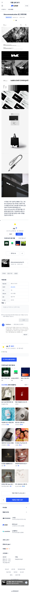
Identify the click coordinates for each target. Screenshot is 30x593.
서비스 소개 (5, 540)
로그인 (26, 5)
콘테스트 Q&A (6, 544)
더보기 (25, 384)
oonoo (16, 404)
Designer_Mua (5, 404)
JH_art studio (18, 486)
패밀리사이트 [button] (6, 512)
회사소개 (7, 569)
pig (14, 228)
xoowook (4, 424)
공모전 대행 (17, 575)
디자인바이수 (4, 445)
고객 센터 (5, 553)
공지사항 (13, 569)
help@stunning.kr (19, 559)
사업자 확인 (8, 572)
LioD (3, 465)
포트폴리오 (4, 9)
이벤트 (5, 549)
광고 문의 (22, 572)
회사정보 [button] (5, 507)
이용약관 (15, 572)
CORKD (17, 445)
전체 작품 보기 (22, 238)
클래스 (11, 575)
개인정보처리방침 (21, 569)
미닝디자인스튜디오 (6, 486)
